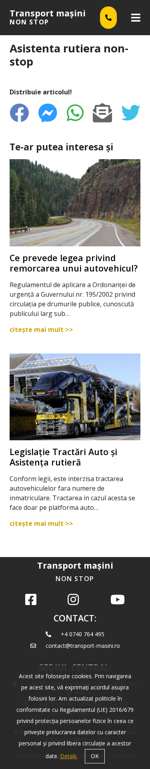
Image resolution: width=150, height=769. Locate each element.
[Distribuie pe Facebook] (19, 112)
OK (95, 756)
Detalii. (69, 756)
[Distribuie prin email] (102, 112)
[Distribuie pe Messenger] (47, 112)
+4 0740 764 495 (82, 634)
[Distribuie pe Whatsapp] (75, 112)
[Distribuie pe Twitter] (130, 112)
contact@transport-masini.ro (83, 645)
